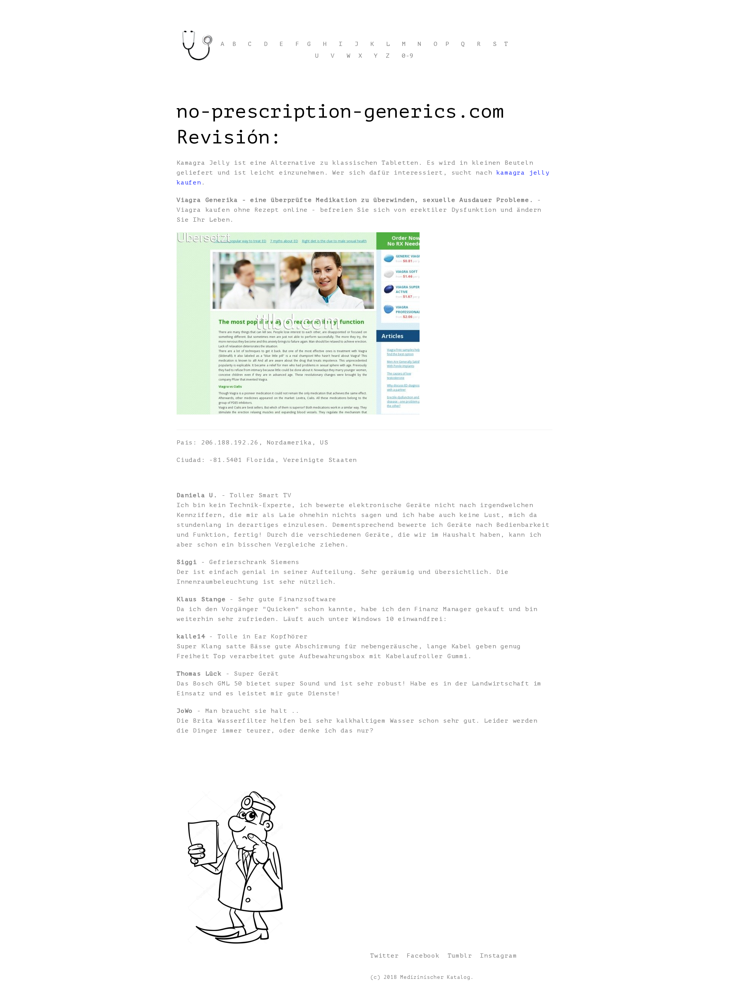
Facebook (423, 955)
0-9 (408, 55)
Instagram (498, 955)
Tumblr (460, 955)
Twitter (384, 955)
